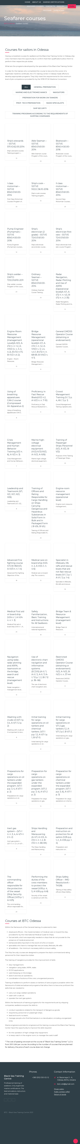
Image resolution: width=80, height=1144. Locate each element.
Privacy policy (59, 1089)
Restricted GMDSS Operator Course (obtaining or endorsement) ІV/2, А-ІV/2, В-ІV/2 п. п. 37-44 (64, 666)
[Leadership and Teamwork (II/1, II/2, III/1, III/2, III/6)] (16, 478)
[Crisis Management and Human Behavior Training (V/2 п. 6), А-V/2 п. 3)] (16, 430)
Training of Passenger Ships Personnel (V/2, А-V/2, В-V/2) (64, 446)
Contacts (50, 6)
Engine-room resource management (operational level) (63, 494)
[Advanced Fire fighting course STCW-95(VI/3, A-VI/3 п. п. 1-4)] (16, 550)
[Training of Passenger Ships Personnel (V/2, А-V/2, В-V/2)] (64, 430)
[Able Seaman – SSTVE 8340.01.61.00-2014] (40, 130)
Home (27, 2)
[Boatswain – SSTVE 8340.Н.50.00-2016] (64, 130)
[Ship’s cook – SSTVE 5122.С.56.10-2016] (40, 173)
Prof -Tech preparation (28, 103)
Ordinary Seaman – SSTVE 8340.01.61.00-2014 (38, 280)
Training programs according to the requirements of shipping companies (40, 115)
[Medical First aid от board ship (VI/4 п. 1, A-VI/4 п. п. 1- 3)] (16, 601)
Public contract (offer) (62, 1092)
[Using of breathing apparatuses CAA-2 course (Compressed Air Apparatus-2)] (16, 381)
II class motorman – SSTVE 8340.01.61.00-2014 (63, 189)
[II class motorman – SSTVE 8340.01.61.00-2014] (64, 173)
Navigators (58, 92)
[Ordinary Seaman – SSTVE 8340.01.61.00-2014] (40, 264)
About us (36, 2)
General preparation (45, 87)
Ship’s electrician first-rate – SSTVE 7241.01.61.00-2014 (64, 235)
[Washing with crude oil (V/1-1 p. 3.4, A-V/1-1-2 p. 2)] (16, 707)
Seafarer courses (35, 6)
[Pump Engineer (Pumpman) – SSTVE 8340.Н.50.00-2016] (16, 218)
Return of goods (60, 1094)
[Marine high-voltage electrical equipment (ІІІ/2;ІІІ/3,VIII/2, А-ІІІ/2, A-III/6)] (40, 430)
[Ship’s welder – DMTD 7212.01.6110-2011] (16, 264)
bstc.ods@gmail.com (65, 1084)
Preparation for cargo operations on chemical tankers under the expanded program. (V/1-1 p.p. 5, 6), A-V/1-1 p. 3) (63, 783)
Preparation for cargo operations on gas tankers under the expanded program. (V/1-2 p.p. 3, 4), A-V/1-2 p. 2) (39, 783)
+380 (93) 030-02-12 (40, 1077)
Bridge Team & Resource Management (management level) (63, 617)
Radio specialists (55, 103)
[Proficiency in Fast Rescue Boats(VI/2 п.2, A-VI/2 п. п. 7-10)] (40, 381)
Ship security (40, 108)
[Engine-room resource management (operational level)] (64, 478)
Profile (72, 6)
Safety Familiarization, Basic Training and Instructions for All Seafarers (39, 617)
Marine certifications (53, 2)
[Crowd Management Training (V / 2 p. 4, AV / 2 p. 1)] (64, 381)
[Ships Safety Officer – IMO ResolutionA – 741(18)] (64, 866)
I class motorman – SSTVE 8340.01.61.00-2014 (14, 189)
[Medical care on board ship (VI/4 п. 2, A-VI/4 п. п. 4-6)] (40, 550)
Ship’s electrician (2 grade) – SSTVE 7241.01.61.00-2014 (39, 235)
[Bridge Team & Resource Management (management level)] (64, 601)
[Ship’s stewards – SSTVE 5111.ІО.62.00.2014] (16, 130)
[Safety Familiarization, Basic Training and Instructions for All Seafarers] (40, 601)
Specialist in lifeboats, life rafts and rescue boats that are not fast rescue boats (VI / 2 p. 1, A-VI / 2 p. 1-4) (64, 569)
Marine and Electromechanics (31, 92)
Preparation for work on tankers (40, 98)
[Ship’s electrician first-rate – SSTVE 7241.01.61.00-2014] (64, 218)
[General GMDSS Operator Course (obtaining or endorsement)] (64, 321)
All (26, 87)
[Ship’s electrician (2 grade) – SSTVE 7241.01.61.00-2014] (40, 218)
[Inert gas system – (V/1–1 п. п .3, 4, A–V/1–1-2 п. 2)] (16, 818)
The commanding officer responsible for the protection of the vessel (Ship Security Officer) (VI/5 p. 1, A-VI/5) (15, 888)
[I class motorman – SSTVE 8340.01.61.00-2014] (16, 173)
